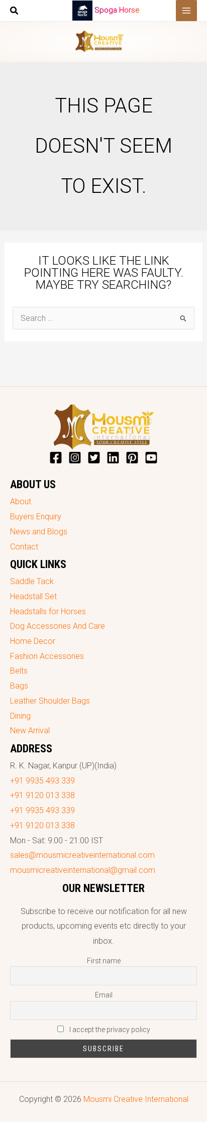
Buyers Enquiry (35, 516)
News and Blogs (38, 531)
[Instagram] (74, 457)
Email (104, 995)
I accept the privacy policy (109, 1030)
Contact (24, 546)
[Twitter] (93, 457)
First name (104, 961)
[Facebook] (55, 457)
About (20, 501)
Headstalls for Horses (48, 611)
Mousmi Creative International (135, 1099)
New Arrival (30, 730)
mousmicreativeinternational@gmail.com (82, 870)
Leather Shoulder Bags (50, 701)
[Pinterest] (132, 457)
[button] (14, 12)
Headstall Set (33, 596)
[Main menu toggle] (186, 10)
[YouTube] (151, 457)
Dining (20, 716)
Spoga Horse (117, 10)
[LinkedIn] (113, 457)
